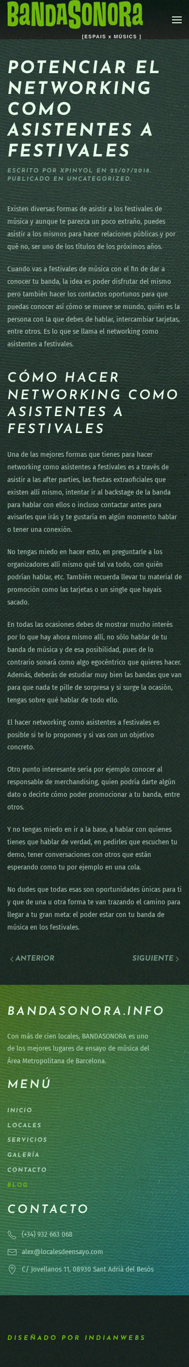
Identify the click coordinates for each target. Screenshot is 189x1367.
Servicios (27, 1140)
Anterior (35, 959)
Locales (24, 1126)
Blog (17, 1185)
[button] (177, 19)
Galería (23, 1155)
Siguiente (152, 959)
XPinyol (77, 171)
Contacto (27, 1170)
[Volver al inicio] (75, 19)
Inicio (19, 1111)
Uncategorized (98, 179)
